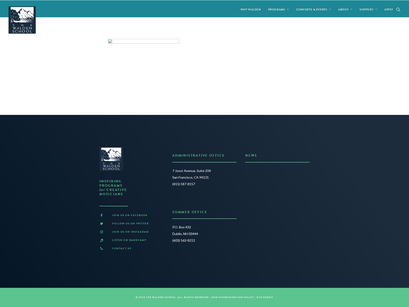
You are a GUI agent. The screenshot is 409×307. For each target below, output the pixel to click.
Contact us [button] (121, 248)
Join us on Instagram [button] (130, 232)
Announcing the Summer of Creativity (276, 172)
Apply (388, 9)
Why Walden (250, 9)
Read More (255, 190)
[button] (398, 9)
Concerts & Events (311, 9)
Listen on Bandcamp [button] (129, 240)
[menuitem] (250, 9)
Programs (276, 9)
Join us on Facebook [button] (130, 215)
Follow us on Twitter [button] (130, 223)
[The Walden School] (22, 20)
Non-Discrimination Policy (233, 297)
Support (366, 9)
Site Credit (265, 297)
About (343, 9)
